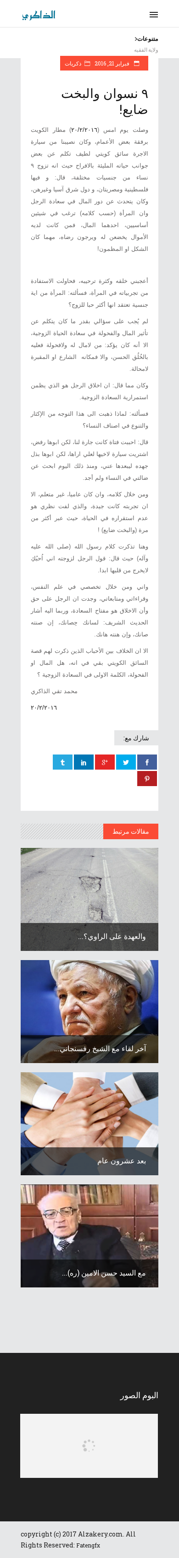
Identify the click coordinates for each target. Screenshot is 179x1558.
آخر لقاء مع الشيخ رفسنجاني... (100, 1048)
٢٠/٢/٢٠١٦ (84, 129)
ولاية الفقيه (146, 49)
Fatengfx (88, 1545)
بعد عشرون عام (121, 1160)
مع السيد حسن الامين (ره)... (104, 1272)
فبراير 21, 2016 (113, 63)
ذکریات (73, 63)
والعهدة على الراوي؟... (112, 936)
